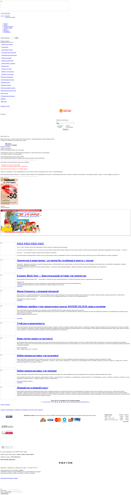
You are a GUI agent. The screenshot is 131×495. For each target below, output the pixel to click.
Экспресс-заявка (8, 27)
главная (3, 409)
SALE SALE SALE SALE (30, 243)
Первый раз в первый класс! (32, 387)
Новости (6, 23)
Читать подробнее (5, 404)
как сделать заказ (33, 409)
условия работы (9, 409)
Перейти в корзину (5, 146)
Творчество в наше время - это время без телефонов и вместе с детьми (55, 260)
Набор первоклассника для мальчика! (38, 355)
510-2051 (5, 16)
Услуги (5, 29)
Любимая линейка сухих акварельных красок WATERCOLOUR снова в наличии (61, 306)
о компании (17, 409)
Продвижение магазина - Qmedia (9, 478)
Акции (5, 25)
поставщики (24, 409)
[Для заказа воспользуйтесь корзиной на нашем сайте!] (65, 112)
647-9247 (5, 13)
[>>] (88, 402)
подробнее (19, 268)
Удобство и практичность (31, 323)
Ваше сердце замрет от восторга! (35, 338)
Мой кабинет (7, 32)
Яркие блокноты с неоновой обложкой (38, 291)
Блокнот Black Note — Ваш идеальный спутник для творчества (51, 275)
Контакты (6, 30)
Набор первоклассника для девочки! (37, 370)
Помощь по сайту (5, 106)
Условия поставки (8, 26)
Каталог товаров (5, 41)
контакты (40, 409)
